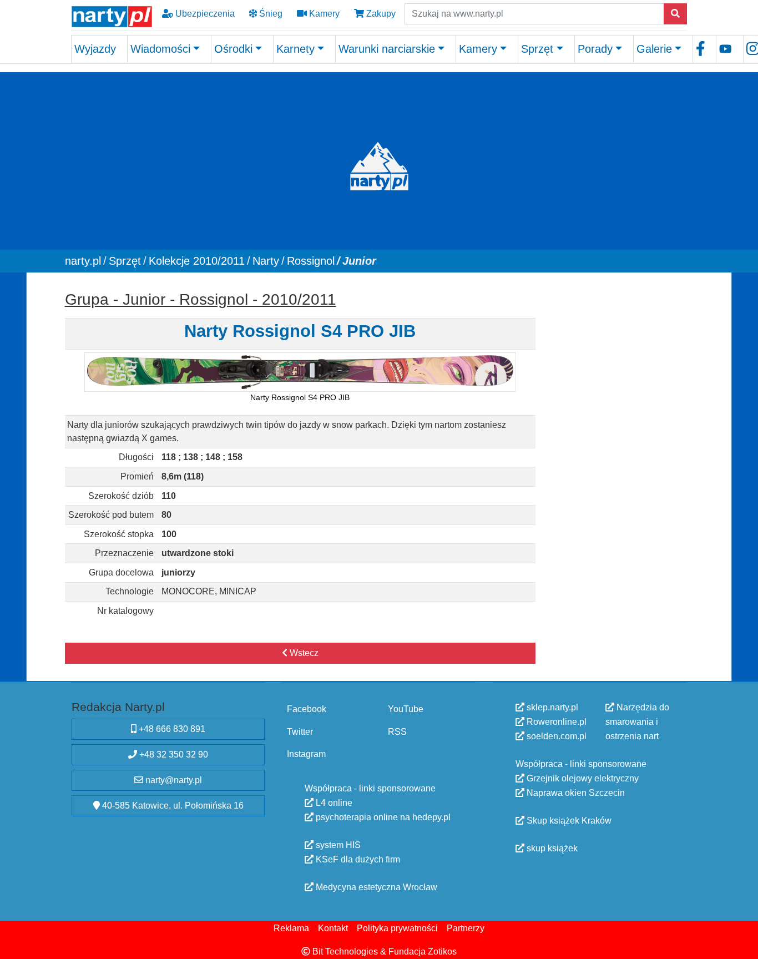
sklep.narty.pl (551, 707)
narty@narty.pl (172, 780)
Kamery (323, 13)
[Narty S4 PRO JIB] (299, 371)
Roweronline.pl (555, 721)
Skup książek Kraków (568, 820)
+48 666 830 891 (171, 729)
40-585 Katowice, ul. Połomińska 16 (172, 805)
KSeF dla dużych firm (357, 859)
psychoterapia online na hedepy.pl (382, 817)
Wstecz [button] (303, 652)
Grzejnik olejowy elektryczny (581, 778)
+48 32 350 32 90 (172, 754)
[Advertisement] (616, 452)
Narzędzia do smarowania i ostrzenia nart (637, 722)
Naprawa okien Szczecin (574, 793)
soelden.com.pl (555, 736)
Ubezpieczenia (204, 13)
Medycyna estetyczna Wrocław (375, 887)
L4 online (333, 802)
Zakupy (380, 13)
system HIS (337, 845)
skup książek (551, 848)
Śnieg (269, 13)
